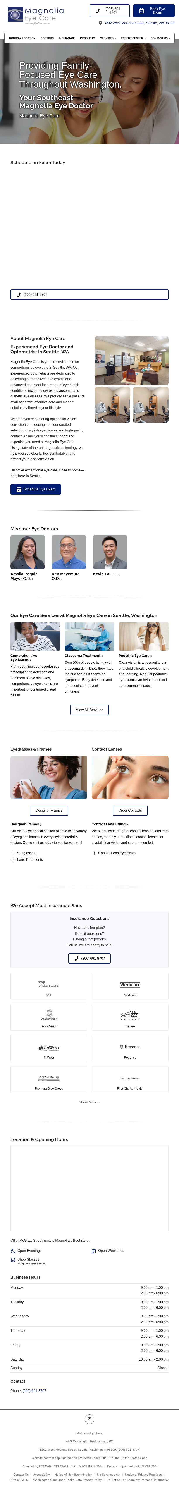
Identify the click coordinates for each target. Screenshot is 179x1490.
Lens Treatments (30, 859)
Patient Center (132, 38)
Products (87, 38)
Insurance (67, 38)
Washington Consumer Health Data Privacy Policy (67, 1479)
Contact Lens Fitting (109, 824)
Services (107, 38)
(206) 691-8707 (34, 1391)
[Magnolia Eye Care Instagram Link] (89, 1419)
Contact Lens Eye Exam (117, 853)
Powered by (62, 1466)
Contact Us (159, 38)
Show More (87, 1102)
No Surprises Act (108, 1474)
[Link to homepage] (47, 15)
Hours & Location (22, 38)
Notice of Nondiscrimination (73, 1474)
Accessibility (41, 1474)
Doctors (47, 38)
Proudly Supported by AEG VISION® (132, 1466)
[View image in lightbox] (132, 384)
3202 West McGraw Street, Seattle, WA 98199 (139, 23)
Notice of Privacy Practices (143, 1474)
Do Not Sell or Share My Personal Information (138, 1479)
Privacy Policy (18, 1479)
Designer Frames (24, 824)
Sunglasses (26, 853)
